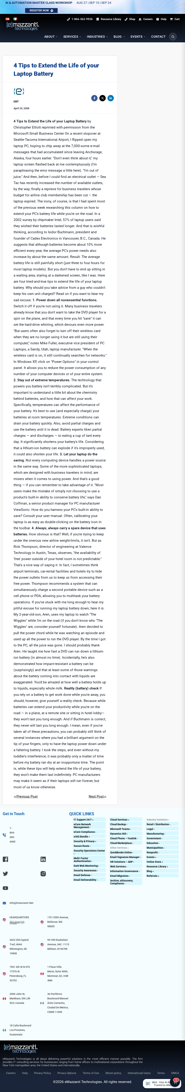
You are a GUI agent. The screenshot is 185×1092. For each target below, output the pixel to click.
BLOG (118, 36)
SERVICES (70, 36)
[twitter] (102, 98)
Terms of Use (91, 1073)
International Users (139, 1073)
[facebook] (94, 98)
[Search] (173, 36)
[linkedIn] (110, 98)
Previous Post (27, 796)
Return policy (113, 1073)
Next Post (96, 796)
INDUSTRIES (96, 36)
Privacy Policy (42, 1073)
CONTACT (158, 36)
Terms (161, 1073)
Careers (11, 1073)
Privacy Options (66, 1073)
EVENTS (136, 36)
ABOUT (49, 36)
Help (25, 1073)
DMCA (175, 1073)
